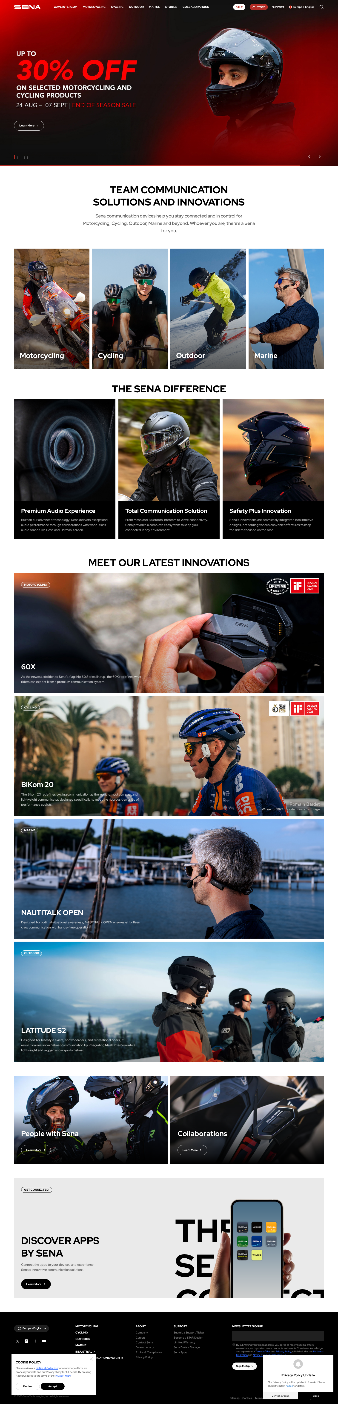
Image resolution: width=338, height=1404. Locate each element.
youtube (44, 1341)
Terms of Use (262, 1351)
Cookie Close (91, 1359)
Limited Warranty (184, 1342)
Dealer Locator (145, 1347)
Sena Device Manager (187, 1347)
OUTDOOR (82, 1339)
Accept (52, 1386)
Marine (80, 1345)
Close (316, 1395)
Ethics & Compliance (149, 1352)
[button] (309, 157)
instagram (26, 1341)
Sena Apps (180, 1352)
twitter (17, 1341)
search (322, 7)
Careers (141, 1337)
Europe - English (32, 1328)
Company (142, 1332)
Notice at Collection (47, 1368)
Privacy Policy (144, 1357)
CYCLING (81, 1332)
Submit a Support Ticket (189, 1332)
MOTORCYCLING (86, 1326)
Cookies (247, 1398)
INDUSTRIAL (83, 1351)
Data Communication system (97, 1358)
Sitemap (235, 1398)
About (141, 1326)
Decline (27, 1386)
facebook (35, 1341)
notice (289, 1385)
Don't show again (280, 1395)
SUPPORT (180, 1326)
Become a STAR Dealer (188, 1337)
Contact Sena (144, 1342)
